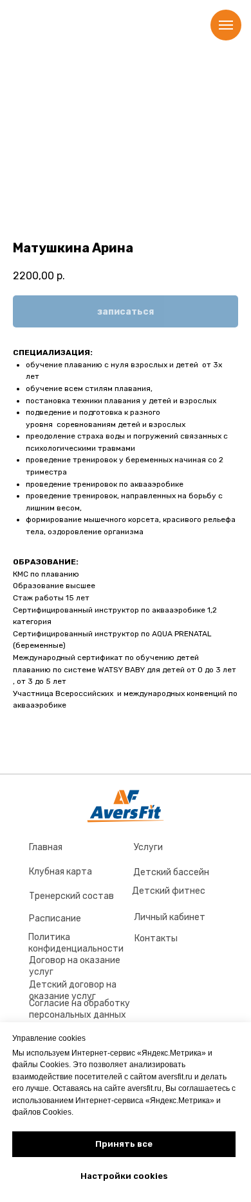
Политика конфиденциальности (76, 943)
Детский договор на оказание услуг (72, 990)
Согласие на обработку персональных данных (79, 1009)
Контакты (156, 938)
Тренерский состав (71, 896)
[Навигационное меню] (226, 25)
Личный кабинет (169, 917)
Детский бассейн (171, 872)
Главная (45, 847)
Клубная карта (60, 871)
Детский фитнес (168, 890)
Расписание (55, 918)
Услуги (148, 847)
